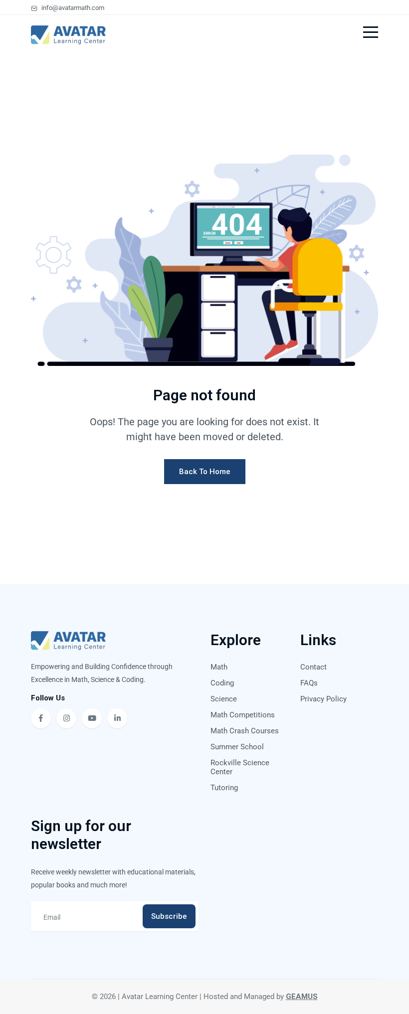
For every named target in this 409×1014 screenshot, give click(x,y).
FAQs (309, 682)
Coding (222, 682)
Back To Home (204, 471)
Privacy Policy (323, 698)
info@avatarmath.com (72, 7)
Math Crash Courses (244, 730)
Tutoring (224, 787)
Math (218, 667)
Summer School (237, 746)
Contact (313, 667)
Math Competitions (242, 714)
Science (223, 698)
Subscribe (169, 916)
